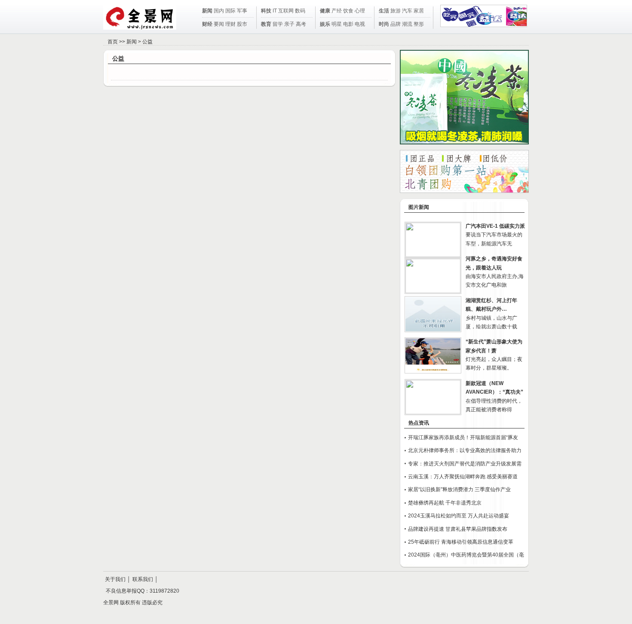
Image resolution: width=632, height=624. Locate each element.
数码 (300, 11)
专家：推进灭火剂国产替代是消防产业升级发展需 (465, 464)
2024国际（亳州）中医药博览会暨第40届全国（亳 (466, 555)
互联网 (286, 11)
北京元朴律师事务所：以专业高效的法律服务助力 (465, 450)
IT (275, 11)
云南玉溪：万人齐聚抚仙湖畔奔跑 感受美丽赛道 (463, 477)
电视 (360, 24)
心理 (360, 11)
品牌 (395, 24)
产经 (336, 11)
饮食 (348, 11)
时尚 (384, 24)
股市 (242, 24)
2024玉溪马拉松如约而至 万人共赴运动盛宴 (458, 516)
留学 (278, 24)
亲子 (289, 24)
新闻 (207, 11)
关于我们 (115, 579)
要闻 (219, 24)
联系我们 (142, 579)
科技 (266, 11)
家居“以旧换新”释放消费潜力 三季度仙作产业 (459, 489)
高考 (301, 24)
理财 (230, 24)
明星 (336, 24)
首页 (112, 42)
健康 (325, 11)
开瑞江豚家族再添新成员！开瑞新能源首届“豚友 (463, 437)
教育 (266, 24)
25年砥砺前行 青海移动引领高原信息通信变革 (460, 542)
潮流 (407, 24)
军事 (242, 11)
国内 (219, 11)
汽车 (407, 11)
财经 (207, 24)
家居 (419, 11)
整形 (419, 24)
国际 (230, 11)
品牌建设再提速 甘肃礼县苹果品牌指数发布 (457, 529)
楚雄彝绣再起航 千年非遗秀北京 (445, 503)
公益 (147, 42)
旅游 (395, 11)
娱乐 (325, 24)
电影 (348, 24)
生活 (384, 11)
